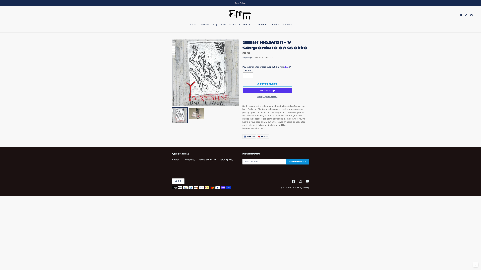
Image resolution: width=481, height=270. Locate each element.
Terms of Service (207, 159)
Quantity (247, 70)
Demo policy (189, 159)
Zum (289, 188)
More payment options (267, 97)
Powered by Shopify (300, 188)
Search (175, 159)
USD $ (178, 181)
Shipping (246, 57)
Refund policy (226, 159)
